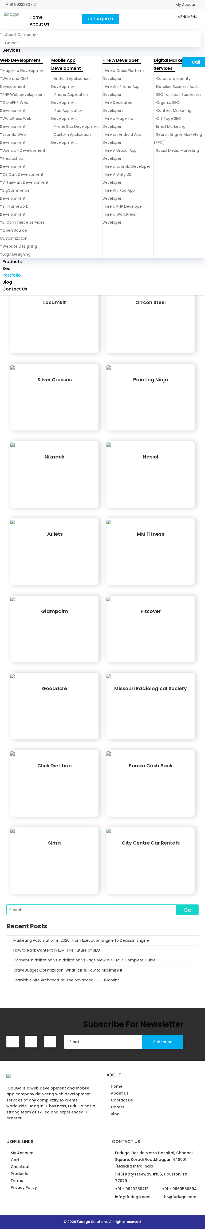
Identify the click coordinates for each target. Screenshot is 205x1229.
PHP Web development (23, 94)
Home (36, 17)
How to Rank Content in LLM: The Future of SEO (56, 950)
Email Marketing (171, 126)
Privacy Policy (24, 1187)
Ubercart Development (23, 150)
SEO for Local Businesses (179, 94)
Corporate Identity (173, 78)
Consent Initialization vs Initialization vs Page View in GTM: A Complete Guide (84, 960)
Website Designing (19, 246)
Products (12, 262)
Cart (15, 1159)
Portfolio (11, 275)
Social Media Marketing (177, 150)
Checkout (20, 1166)
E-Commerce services (23, 222)
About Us (39, 24)
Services (11, 50)
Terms (17, 1180)
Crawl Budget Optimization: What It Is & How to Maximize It (68, 970)
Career (11, 43)
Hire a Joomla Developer (127, 166)
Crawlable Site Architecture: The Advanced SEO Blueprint (66, 980)
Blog (7, 282)
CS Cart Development (23, 174)
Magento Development (24, 70)
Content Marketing (173, 110)
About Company (20, 34)
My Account (186, 4)
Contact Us (14, 289)
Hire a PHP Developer (124, 206)
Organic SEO (167, 102)
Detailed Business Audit (177, 86)
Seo (6, 268)
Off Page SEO (168, 118)
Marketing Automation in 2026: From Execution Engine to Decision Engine (81, 940)
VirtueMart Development (25, 182)
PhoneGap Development (77, 126)
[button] (187, 16)
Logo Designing (16, 254)
